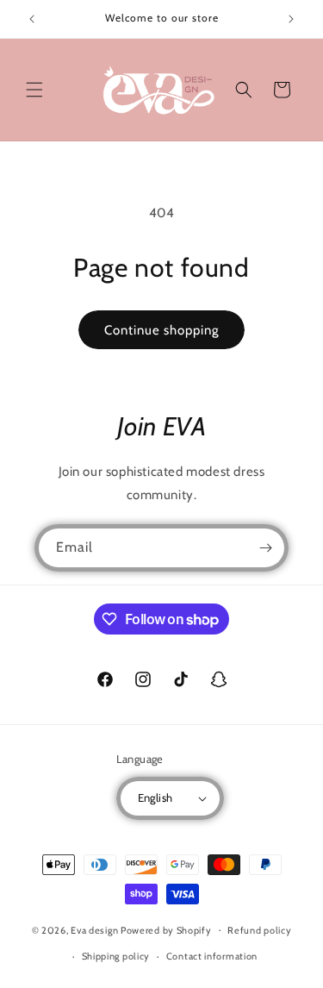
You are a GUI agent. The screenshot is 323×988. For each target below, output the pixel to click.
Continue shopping (161, 330)
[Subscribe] (265, 548)
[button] (34, 90)
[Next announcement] (291, 19)
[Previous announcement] (32, 19)
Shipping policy (116, 956)
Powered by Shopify (166, 929)
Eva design (94, 929)
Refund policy (259, 930)
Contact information (212, 956)
